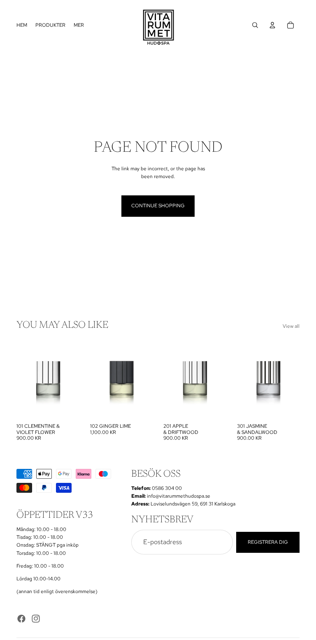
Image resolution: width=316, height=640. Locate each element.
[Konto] (272, 25)
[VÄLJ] (66, 406)
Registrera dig (268, 542)
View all (291, 326)
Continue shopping (158, 205)
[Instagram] (36, 619)
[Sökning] (255, 25)
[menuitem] (79, 25)
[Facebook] (21, 619)
